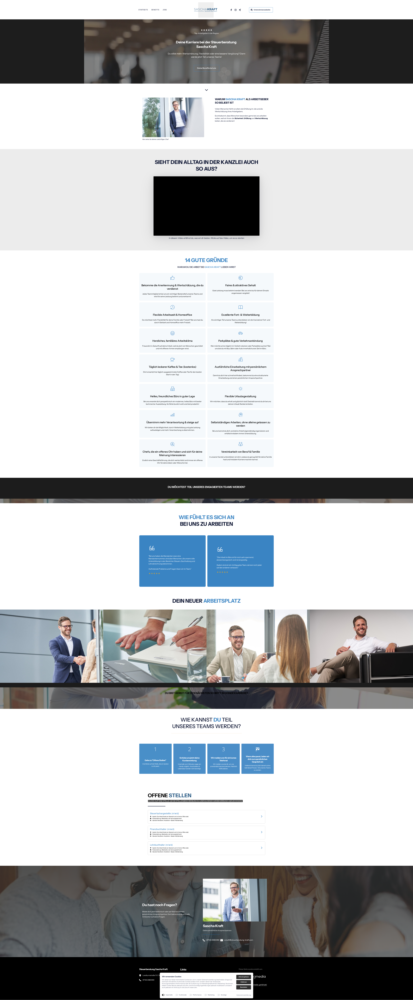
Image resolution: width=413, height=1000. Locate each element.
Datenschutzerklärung (244, 995)
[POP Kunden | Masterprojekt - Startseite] (205, 10)
